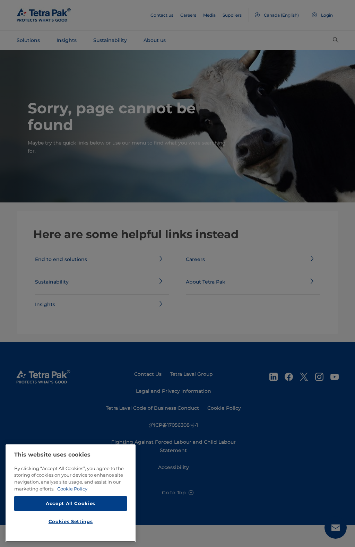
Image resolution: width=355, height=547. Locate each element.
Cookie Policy (72, 489)
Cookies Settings (71, 521)
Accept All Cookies (70, 503)
